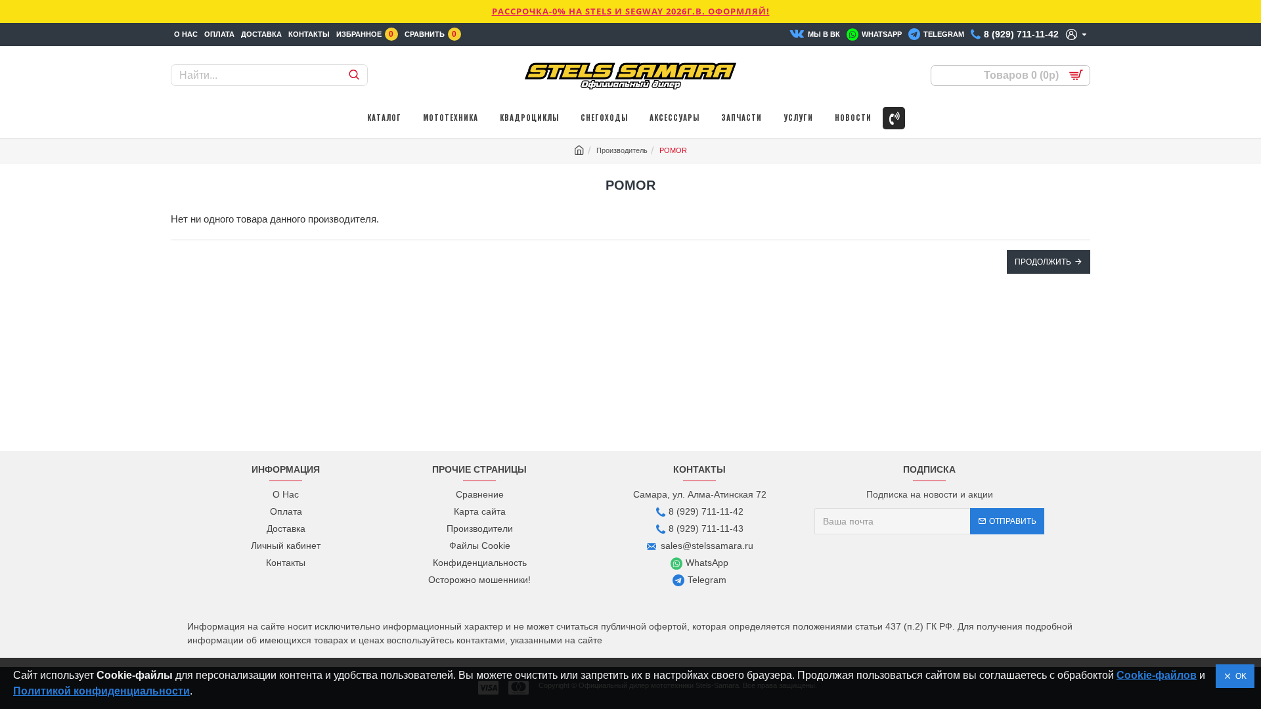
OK (1239, 676)
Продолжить (1043, 262)
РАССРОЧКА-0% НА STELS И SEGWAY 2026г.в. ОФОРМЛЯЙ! (631, 11)
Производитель (622, 150)
